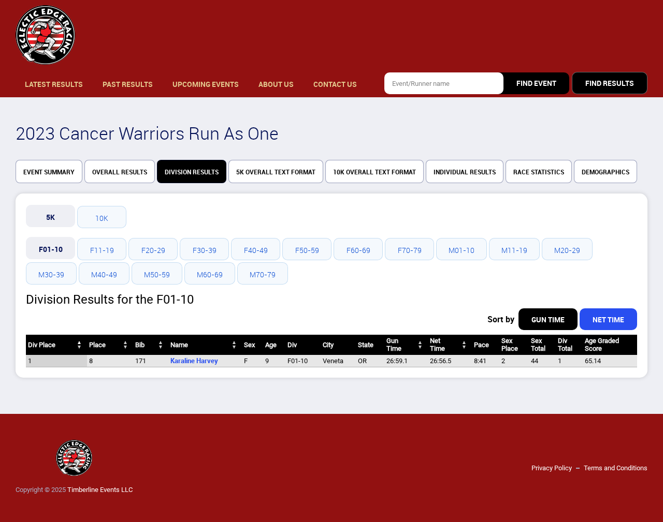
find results (609, 83)
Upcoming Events (205, 84)
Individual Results (465, 172)
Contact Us (335, 84)
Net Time (608, 320)
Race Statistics (538, 172)
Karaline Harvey (194, 361)
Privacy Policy (551, 468)
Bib (140, 345)
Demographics (605, 172)
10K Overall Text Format (374, 172)
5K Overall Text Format (275, 172)
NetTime (437, 344)
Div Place (41, 345)
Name (179, 345)
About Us (276, 84)
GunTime (393, 344)
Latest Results (54, 84)
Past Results (128, 84)
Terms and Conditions (615, 468)
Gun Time (548, 320)
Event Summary (49, 172)
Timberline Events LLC (100, 490)
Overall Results (119, 172)
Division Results (192, 172)
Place (97, 345)
